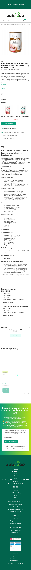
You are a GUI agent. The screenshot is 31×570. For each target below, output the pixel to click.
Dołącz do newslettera (11, 441)
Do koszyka (6, 390)
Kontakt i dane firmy (13, 4)
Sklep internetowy (14, 568)
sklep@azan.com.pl (8, 302)
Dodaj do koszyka (8, 123)
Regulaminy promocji (15, 523)
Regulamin (21, 4)
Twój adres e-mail (8, 437)
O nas (15, 495)
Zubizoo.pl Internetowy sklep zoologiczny (11, 24)
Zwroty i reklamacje (15, 511)
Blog (15, 497)
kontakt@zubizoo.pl (15, 475)
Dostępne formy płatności (15, 504)
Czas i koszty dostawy (15, 507)
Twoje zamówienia (16, 530)
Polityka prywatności (15, 521)
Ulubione (15, 535)
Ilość (2, 93)
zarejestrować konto (18, 417)
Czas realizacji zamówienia (15, 509)
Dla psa (23, 24)
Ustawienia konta (15, 532)
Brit (2, 61)
